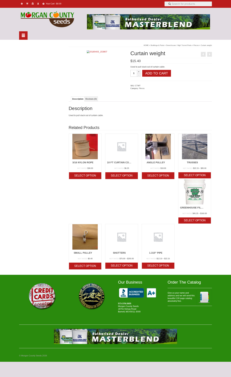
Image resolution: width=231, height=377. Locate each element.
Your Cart (53, 4)
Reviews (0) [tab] (91, 99)
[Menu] (23, 35)
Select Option (85, 175)
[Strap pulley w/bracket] (203, 54)
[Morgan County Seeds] (49, 19)
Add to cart (156, 73)
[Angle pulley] (209, 54)
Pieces (142, 88)
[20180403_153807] (97, 51)
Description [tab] (77, 99)
